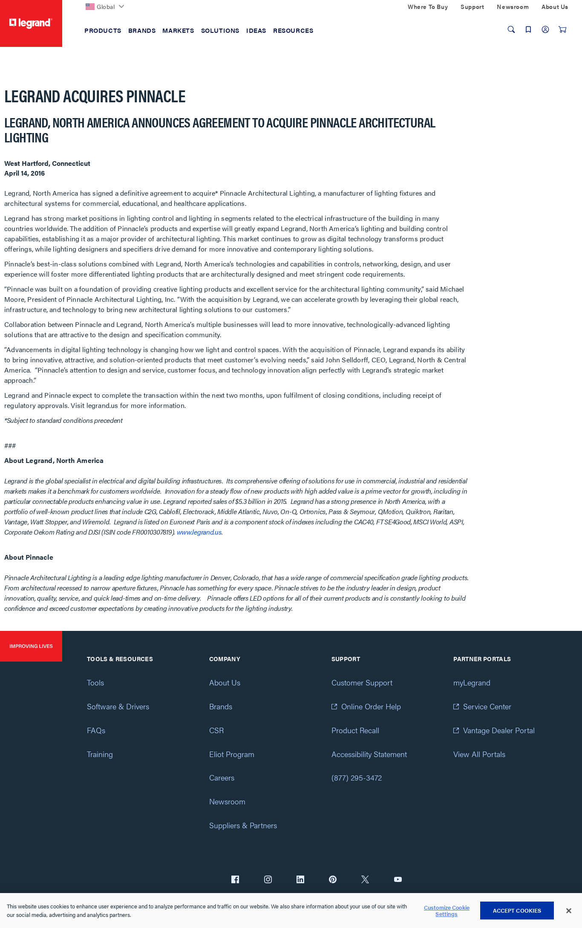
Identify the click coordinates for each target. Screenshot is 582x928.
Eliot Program (231, 754)
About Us (224, 682)
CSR (216, 730)
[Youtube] (398, 880)
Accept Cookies (517, 910)
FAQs (96, 730)
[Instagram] (268, 880)
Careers (221, 777)
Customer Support (361, 682)
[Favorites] (528, 29)
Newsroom (227, 801)
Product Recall (355, 730)
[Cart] (562, 29)
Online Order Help (371, 706)
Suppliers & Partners (243, 825)
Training (100, 754)
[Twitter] (365, 880)
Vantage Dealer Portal (499, 730)
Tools (95, 682)
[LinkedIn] (300, 880)
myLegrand (471, 682)
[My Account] (545, 29)
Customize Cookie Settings (447, 910)
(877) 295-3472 (356, 777)
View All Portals (479, 754)
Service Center (487, 706)
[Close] (568, 911)
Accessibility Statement (369, 754)
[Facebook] (235, 880)
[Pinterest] (333, 880)
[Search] (511, 29)
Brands (220, 706)
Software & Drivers (118, 706)
